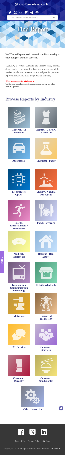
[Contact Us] (20, 12)
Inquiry (2, 262)
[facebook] (21, 432)
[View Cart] (26, 12)
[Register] (9, 12)
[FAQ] (15, 12)
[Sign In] (31, 12)
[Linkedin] (43, 432)
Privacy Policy (34, 441)
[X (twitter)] (32, 432)
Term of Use (20, 441)
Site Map (46, 441)
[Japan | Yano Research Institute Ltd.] (37, 12)
